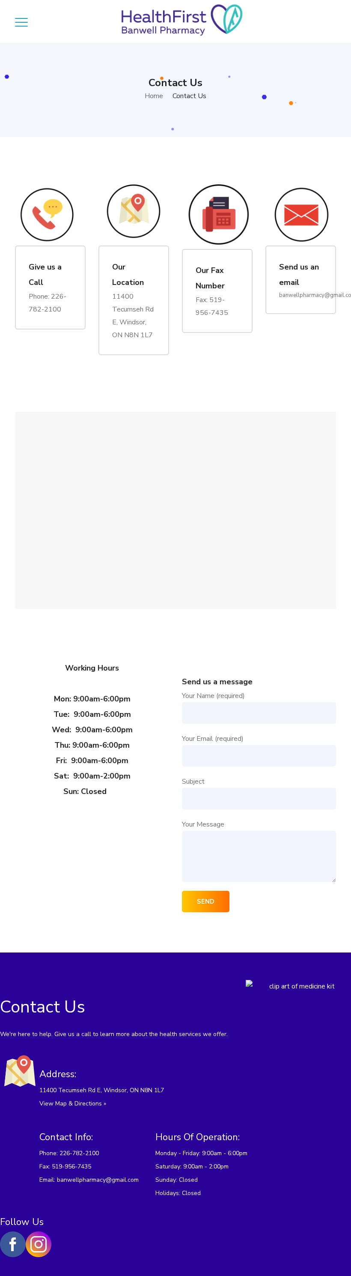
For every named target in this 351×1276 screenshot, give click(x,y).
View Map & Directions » (72, 1103)
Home (154, 96)
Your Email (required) (213, 738)
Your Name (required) (213, 696)
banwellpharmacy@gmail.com (98, 1180)
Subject (193, 781)
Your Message (203, 824)
